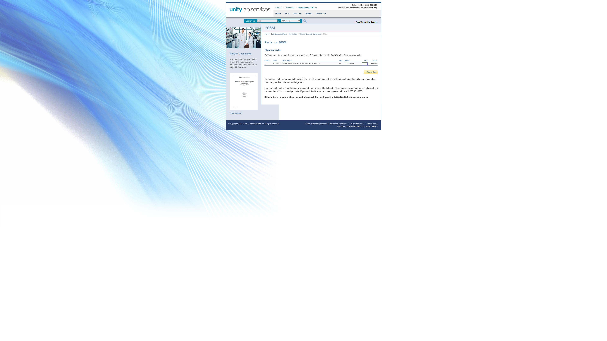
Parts (287, 13)
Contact (279, 8)
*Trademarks (372, 124)
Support (308, 13)
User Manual (235, 113)
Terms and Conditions (338, 124)
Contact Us (321, 13)
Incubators (293, 34)
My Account (289, 8)
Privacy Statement (357, 124)
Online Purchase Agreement (316, 124)
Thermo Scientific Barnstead (310, 34)
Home (278, 13)
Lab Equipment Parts (279, 34)
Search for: (250, 21)
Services (297, 13)
